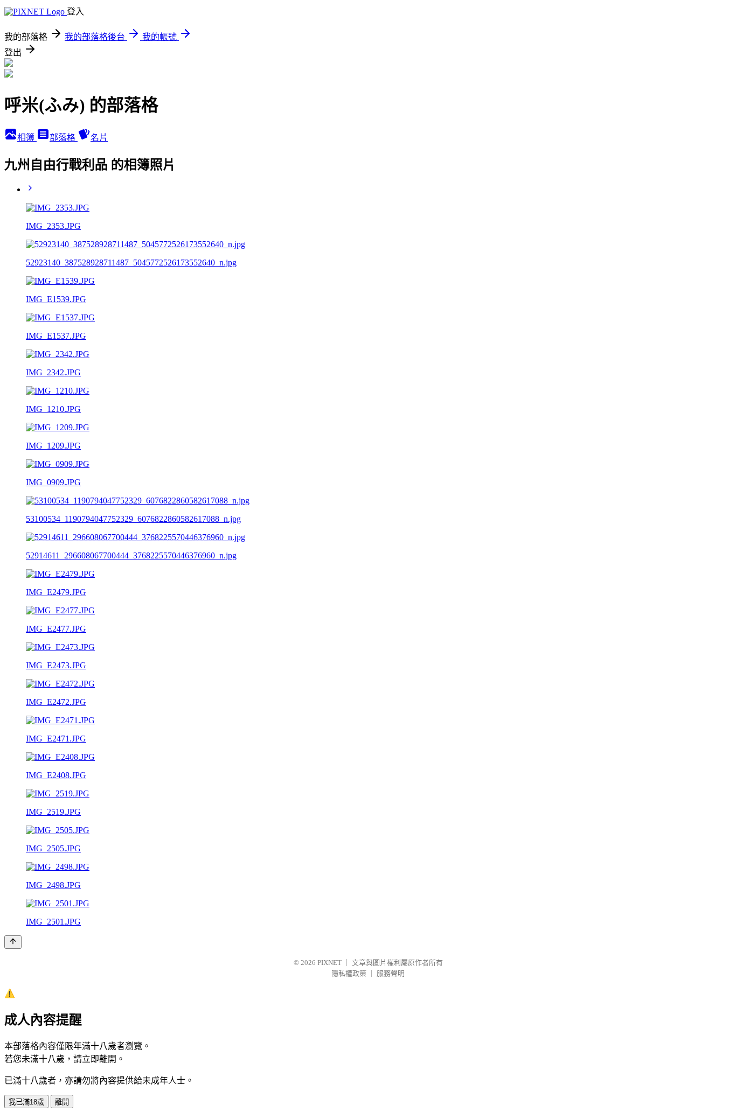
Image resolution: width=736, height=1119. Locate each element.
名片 (99, 137)
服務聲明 (391, 973)
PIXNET (329, 963)
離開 (62, 1102)
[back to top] (13, 942)
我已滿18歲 (26, 1102)
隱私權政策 (348, 973)
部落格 (64, 137)
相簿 (27, 137)
